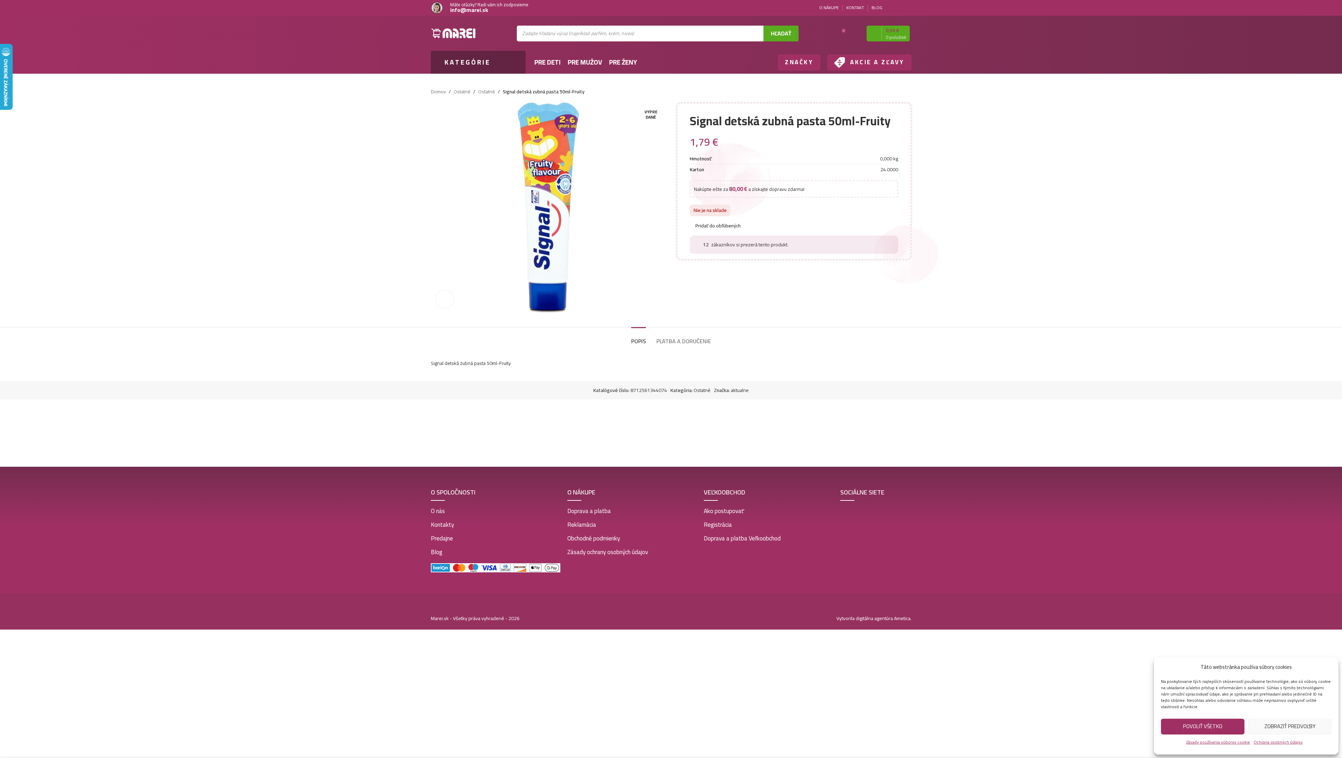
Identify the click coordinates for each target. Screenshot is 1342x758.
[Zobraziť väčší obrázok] (445, 299)
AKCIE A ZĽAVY (877, 62)
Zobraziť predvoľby (1289, 726)
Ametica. (903, 618)
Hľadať (781, 33)
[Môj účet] (855, 33)
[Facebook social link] (899, 8)
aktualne (740, 390)
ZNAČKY (799, 62)
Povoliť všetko (1202, 726)
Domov (438, 91)
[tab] (638, 337)
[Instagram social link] (907, 8)
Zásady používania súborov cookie (1218, 742)
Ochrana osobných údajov (1278, 742)
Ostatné (462, 91)
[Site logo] (453, 33)
